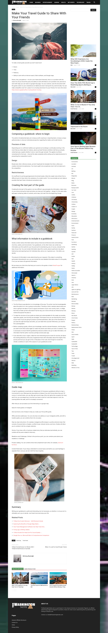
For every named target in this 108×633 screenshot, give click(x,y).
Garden (74, 251)
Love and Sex (75, 292)
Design (73, 211)
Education (74, 216)
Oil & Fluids (75, 318)
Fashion (74, 230)
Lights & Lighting (76, 289)
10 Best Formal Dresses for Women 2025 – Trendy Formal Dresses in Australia (23, 547)
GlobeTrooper (56, 265)
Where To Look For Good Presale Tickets (56, 547)
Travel (88, 2)
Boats (73, 183)
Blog (73, 180)
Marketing (74, 299)
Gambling (74, 244)
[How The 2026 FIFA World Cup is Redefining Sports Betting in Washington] (83, 74)
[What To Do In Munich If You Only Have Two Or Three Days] (20, 578)
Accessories (75, 161)
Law (73, 282)
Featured (74, 232)
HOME (31, 2)
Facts (73, 225)
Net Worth (71, 2)
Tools (73, 353)
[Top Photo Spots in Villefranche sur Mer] (39, 578)
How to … (74, 275)
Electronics (74, 218)
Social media (75, 334)
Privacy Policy (15, 627)
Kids (73, 280)
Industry (74, 277)
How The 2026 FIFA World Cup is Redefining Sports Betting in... (83, 84)
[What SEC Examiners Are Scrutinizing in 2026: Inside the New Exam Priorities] (83, 50)
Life (72, 287)
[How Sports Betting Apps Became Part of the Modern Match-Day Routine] (83, 138)
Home (13, 7)
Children (74, 197)
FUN (73, 240)
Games (73, 247)
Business (38, 2)
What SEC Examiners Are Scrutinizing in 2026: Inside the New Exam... (82, 61)
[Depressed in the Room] (83, 118)
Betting (73, 171)
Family (73, 228)
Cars (73, 192)
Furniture (74, 242)
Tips (73, 351)
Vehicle (73, 360)
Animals (74, 166)
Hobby (73, 266)
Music (73, 313)
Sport (73, 337)
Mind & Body (75, 303)
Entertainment (47, 2)
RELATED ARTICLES (18, 569)
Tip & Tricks (75, 348)
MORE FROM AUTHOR (30, 569)
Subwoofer (74, 341)
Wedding (74, 365)
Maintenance (75, 294)
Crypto (73, 209)
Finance (74, 235)
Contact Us (14, 622)
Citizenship (74, 202)
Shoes (73, 329)
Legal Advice (75, 284)
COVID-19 (74, 206)
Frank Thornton (74, 108)
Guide (73, 256)
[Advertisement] (83, 28)
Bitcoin (73, 178)
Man (73, 296)
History (73, 263)
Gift (72, 254)
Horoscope (74, 273)
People (73, 320)
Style (73, 339)
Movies (73, 308)
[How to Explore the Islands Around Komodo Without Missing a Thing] (58, 578)
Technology (80, 2)
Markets (74, 301)
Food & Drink (75, 237)
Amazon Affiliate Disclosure (19, 620)
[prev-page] (13, 590)
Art (72, 168)
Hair (73, 258)
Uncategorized (75, 358)
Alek (72, 65)
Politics (73, 322)
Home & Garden (76, 270)
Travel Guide (25, 540)
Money (73, 306)
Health (63, 2)
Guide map (18, 540)
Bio (72, 173)
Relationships (75, 325)
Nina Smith (73, 87)
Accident (74, 164)
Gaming (56, 2)
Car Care (74, 190)
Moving (73, 311)
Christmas (74, 199)
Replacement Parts (77, 327)
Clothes (74, 204)
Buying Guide (75, 187)
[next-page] (15, 590)
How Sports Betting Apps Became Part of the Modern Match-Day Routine (83, 148)
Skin (73, 332)
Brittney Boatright (17, 20)
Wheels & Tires (75, 367)
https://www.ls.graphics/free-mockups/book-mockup (26, 90)
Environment (75, 223)
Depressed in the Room (79, 127)
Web (73, 363)
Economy (74, 213)
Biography (74, 176)
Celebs (73, 195)
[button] (94, 2)
